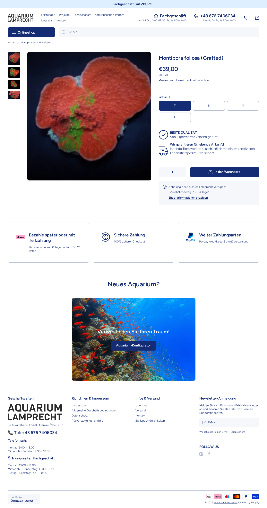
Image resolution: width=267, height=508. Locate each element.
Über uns (141, 405)
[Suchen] (62, 32)
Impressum (79, 405)
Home (11, 42)
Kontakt (140, 415)
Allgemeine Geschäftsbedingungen (94, 410)
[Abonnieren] (254, 422)
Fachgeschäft (173, 16)
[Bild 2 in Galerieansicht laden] (14, 72)
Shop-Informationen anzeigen (188, 197)
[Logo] (20, 18)
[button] (257, 18)
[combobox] (159, 32)
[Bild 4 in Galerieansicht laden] (14, 95)
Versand (164, 80)
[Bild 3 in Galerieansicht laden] (14, 84)
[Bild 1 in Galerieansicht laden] (14, 58)
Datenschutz (80, 415)
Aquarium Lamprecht (225, 502)
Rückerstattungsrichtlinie (87, 420)
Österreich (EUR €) (22, 500)
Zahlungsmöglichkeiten (150, 420)
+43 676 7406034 (218, 16)
